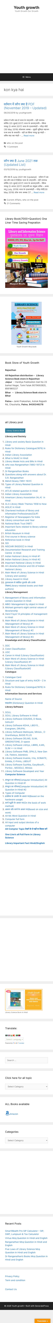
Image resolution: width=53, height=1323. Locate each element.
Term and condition (15, 1280)
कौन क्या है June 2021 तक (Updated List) (21, 163)
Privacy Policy (12, 1276)
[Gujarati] (11, 1035)
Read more (29, 135)
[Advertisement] (26, 45)
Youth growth (26, 7)
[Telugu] (19, 1035)
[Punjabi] (16, 1035)
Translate (21, 1043)
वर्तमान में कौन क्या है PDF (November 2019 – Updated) (25, 106)
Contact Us (11, 1289)
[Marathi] (14, 1035)
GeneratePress (42, 1306)
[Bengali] (6, 1035)
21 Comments (13, 203)
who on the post (15, 143)
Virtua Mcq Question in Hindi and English (26, 1238)
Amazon (14, 1114)
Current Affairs (14, 200)
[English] (9, 1035)
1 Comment (12, 146)
